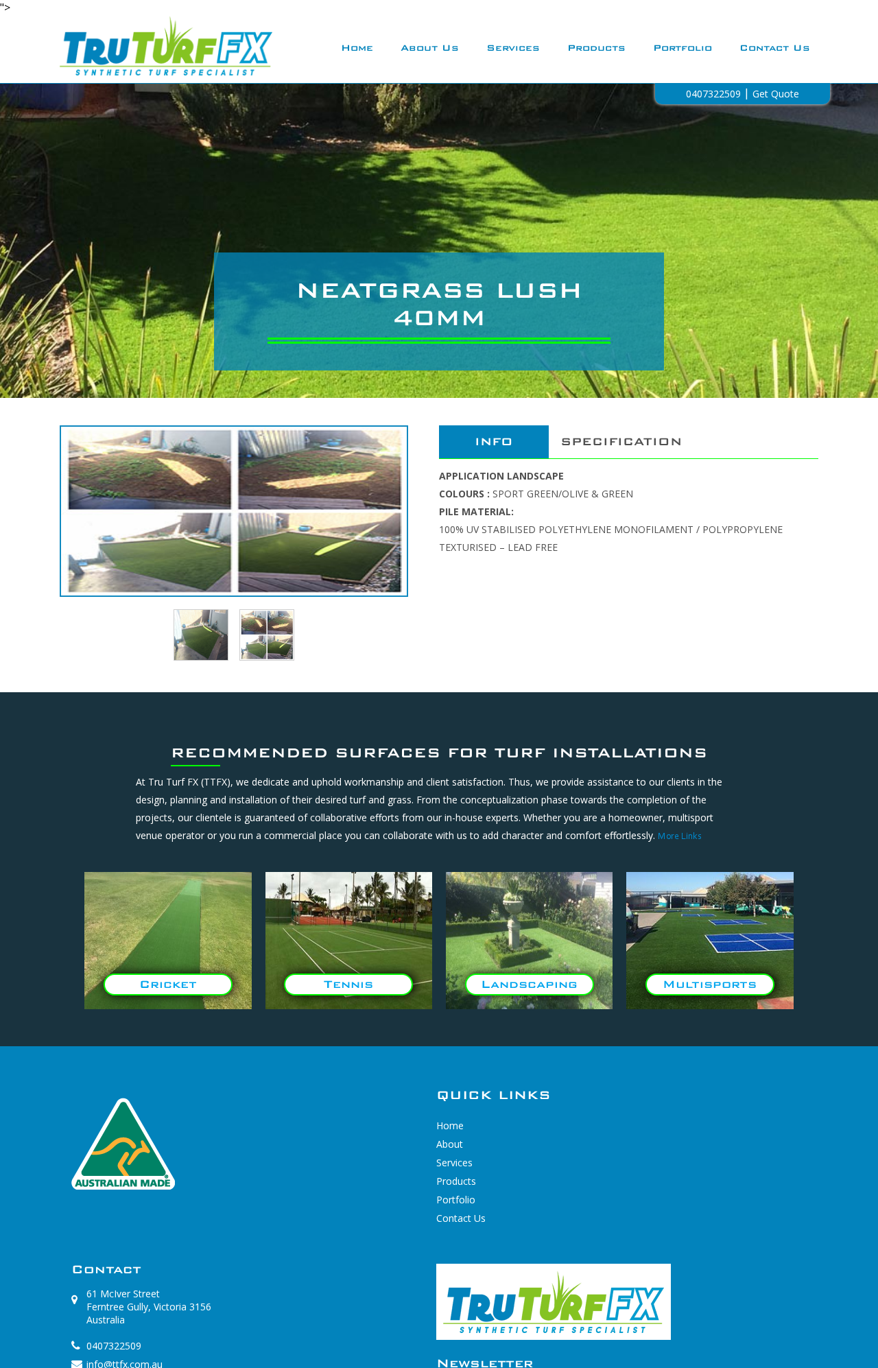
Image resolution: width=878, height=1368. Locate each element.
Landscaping (529, 984)
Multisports (710, 984)
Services (513, 48)
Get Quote (775, 93)
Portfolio (682, 48)
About (449, 1144)
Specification (621, 441)
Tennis (348, 984)
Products (596, 48)
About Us (430, 48)
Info (494, 441)
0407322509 (113, 1345)
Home (357, 48)
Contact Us (774, 48)
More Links (680, 837)
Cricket (168, 984)
